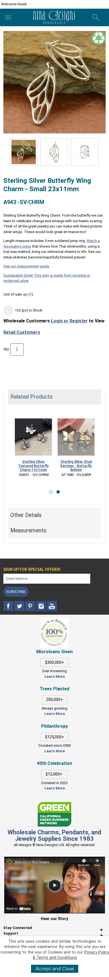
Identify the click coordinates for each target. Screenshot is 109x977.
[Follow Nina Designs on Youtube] (52, 606)
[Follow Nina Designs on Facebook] (8, 606)
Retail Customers (21, 332)
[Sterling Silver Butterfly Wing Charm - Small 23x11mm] (54, 152)
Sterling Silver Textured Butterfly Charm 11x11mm (33, 466)
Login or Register (69, 321)
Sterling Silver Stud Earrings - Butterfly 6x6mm (76, 466)
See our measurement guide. (26, 266)
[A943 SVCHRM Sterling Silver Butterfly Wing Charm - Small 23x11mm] (23, 152)
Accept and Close (54, 968)
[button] (50, 492)
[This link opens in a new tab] (54, 805)
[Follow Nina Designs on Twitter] (19, 606)
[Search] (96, 18)
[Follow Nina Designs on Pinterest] (30, 606)
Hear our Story (54, 918)
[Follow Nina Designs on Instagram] (41, 606)
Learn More (54, 676)
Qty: (6, 349)
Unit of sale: (13, 294)
